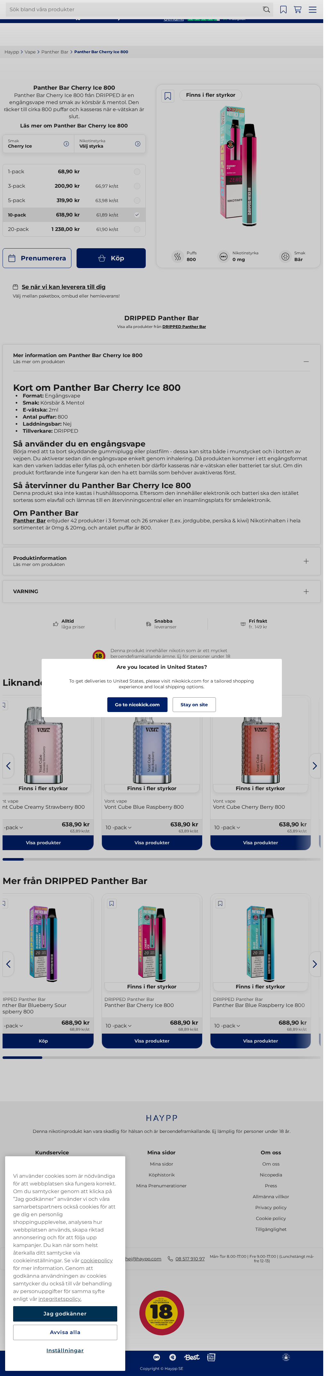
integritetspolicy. (59, 1299)
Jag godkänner (65, 1314)
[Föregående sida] (8, 765)
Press (271, 1186)
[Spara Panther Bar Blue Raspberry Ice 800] (220, 903)
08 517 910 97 (190, 1259)
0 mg (239, 259)
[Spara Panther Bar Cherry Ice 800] (167, 96)
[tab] (13, 859)
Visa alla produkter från (161, 326)
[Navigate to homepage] (161, 1114)
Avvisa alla (65, 1332)
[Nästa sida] (315, 765)
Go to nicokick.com (137, 705)
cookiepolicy (97, 1260)
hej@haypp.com (143, 1259)
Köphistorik (162, 1175)
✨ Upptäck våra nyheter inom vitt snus (158, 6)
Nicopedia (271, 1175)
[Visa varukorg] (299, 34)
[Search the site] (269, 34)
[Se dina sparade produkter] (285, 34)
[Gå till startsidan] (28, 34)
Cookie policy (271, 1218)
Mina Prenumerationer (161, 1186)
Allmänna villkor (271, 1197)
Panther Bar (29, 521)
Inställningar (65, 1350)
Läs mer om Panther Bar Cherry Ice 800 (74, 126)
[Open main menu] (313, 34)
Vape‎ (30, 52)
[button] (152, 842)
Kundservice (52, 1153)
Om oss (271, 1153)
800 (191, 259)
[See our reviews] (204, 18)
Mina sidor (161, 1153)
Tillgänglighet (271, 1229)
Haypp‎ (11, 52)
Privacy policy (271, 1207)
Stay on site (194, 705)
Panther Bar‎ (55, 52)
